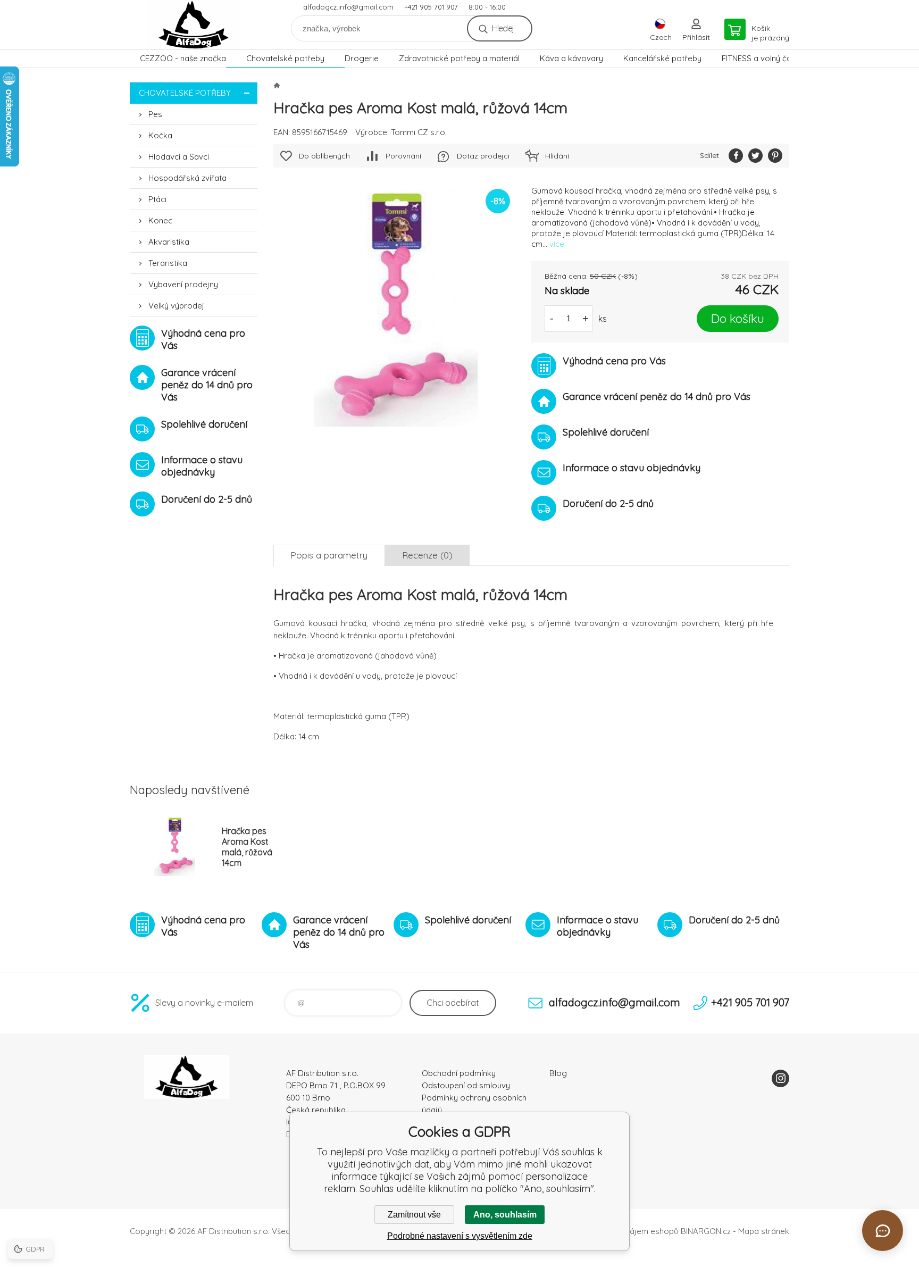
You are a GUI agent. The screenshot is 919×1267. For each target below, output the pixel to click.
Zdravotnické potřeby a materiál (459, 58)
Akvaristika (168, 242)
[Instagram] (780, 1078)
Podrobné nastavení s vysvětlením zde (459, 1235)
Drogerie (362, 58)
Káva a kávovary (571, 58)
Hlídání (557, 156)
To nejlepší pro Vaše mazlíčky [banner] (193, 24)
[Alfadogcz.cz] (276, 85)
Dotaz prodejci (483, 156)
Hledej (503, 28)
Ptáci (157, 199)
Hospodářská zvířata (187, 178)
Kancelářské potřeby (662, 58)
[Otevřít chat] (882, 1230)
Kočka (160, 135)
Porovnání (403, 156)
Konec (160, 220)
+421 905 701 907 (431, 7)
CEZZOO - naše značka (183, 58)
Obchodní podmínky (459, 1073)
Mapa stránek (763, 1231)
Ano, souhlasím (505, 1214)
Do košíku (737, 318)
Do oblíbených (324, 156)
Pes (155, 114)
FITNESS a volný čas (759, 58)
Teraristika (167, 263)
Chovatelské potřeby (285, 58)
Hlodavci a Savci (178, 157)
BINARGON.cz (706, 1231)
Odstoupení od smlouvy (466, 1085)
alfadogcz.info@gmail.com (348, 7)
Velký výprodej (176, 306)
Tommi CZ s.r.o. (419, 132)
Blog (558, 1073)
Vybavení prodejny (183, 284)
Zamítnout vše (414, 1214)
